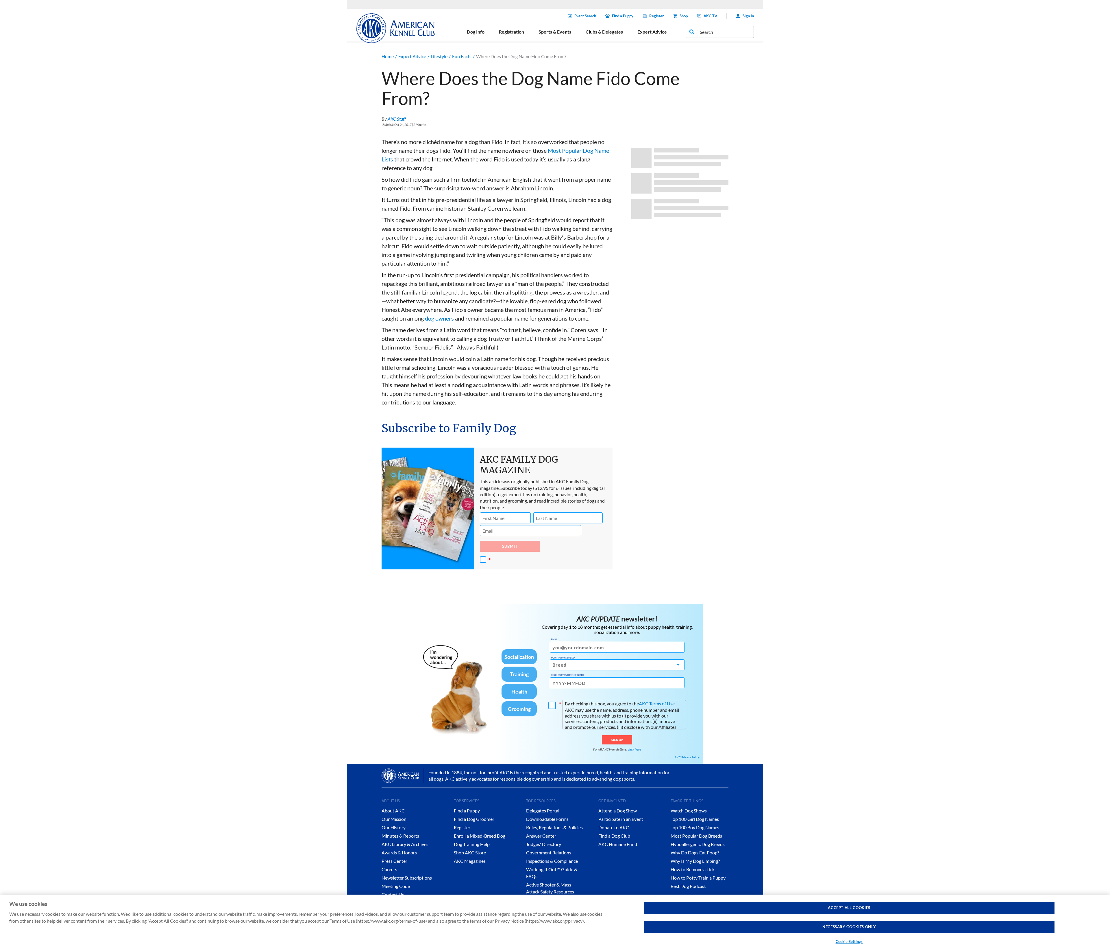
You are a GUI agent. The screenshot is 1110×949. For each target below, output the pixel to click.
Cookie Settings (849, 941)
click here (634, 749)
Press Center (394, 861)
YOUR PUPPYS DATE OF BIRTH (567, 675)
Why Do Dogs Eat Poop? (695, 852)
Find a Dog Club (614, 835)
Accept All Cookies (849, 907)
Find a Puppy (622, 16)
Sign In (748, 16)
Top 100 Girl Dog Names (695, 819)
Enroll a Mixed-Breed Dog (479, 835)
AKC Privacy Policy (687, 757)
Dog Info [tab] (475, 31)
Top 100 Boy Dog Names (695, 827)
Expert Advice (412, 56)
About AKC (393, 810)
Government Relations (548, 852)
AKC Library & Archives (405, 844)
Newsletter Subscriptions (407, 877)
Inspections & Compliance (552, 861)
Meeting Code (396, 886)
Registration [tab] (511, 31)
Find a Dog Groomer (474, 819)
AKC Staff (397, 119)
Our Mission (394, 819)
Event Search (585, 16)
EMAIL (554, 639)
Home (388, 56)
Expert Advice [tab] (652, 31)
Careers (389, 869)
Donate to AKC (613, 827)
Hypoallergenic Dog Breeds (698, 844)
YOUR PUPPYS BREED (563, 657)
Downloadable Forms (547, 819)
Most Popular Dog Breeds (696, 835)
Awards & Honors (399, 852)
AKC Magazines (470, 861)
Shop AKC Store (470, 852)
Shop (684, 16)
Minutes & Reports (400, 835)
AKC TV (710, 16)
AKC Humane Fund (617, 844)
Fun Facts (461, 56)
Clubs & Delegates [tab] (604, 31)
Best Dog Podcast (688, 886)
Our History (394, 827)
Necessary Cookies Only (849, 927)
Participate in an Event (620, 819)
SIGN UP (617, 740)
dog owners (439, 318)
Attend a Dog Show (617, 810)
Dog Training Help (472, 844)
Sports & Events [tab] (555, 31)
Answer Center (541, 835)
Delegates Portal (542, 810)
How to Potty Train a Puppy (698, 877)
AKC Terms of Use (657, 703)
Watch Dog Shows (689, 810)
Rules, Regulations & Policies (554, 827)
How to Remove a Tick (693, 869)
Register (656, 16)
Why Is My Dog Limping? (695, 861)
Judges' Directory (543, 844)
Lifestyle (439, 56)
